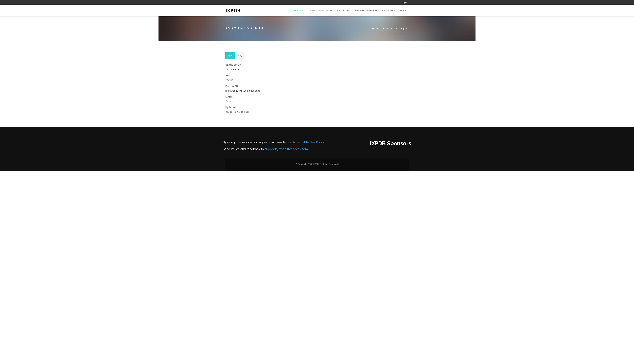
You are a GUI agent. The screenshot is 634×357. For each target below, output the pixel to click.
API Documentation (321, 10)
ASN (230, 55)
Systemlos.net (232, 69)
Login (404, 2)
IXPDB (233, 10)
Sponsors (388, 10)
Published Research (365, 10)
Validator (343, 10)
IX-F (402, 10)
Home (375, 28)
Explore (298, 10)
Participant (402, 28)
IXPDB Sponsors (390, 143)
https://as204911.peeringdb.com (242, 90)
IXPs (239, 55)
